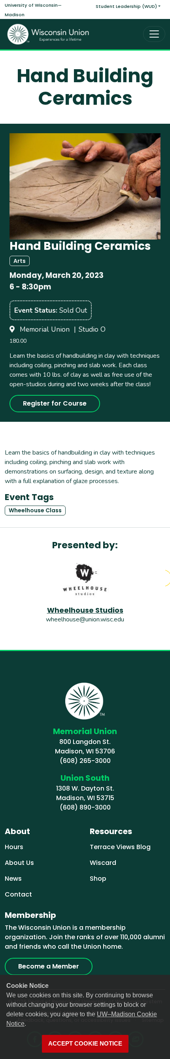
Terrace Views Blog (120, 846)
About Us (19, 862)
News (13, 878)
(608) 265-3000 (85, 760)
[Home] (48, 34)
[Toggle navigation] (154, 34)
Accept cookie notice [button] (85, 1043)
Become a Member (48, 966)
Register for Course (55, 403)
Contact (18, 894)
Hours (14, 846)
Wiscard (103, 862)
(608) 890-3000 (85, 807)
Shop (98, 878)
